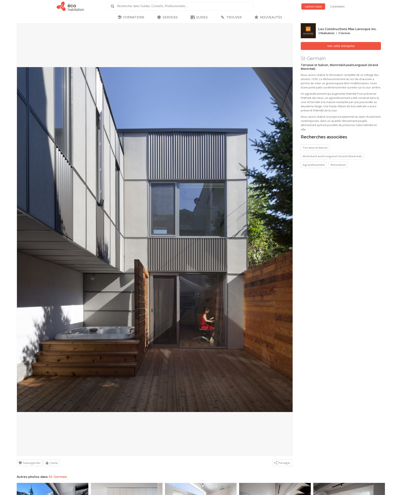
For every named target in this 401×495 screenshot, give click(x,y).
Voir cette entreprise (341, 46)
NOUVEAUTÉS (271, 17)
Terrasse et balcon (315, 147)
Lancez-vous (313, 6)
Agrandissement (314, 165)
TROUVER (234, 17)
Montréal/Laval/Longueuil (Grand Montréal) (332, 156)
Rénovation (338, 165)
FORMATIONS (133, 17)
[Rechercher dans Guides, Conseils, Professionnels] (114, 6)
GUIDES (202, 17)
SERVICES (170, 17)
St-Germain (58, 477)
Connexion (337, 6)
